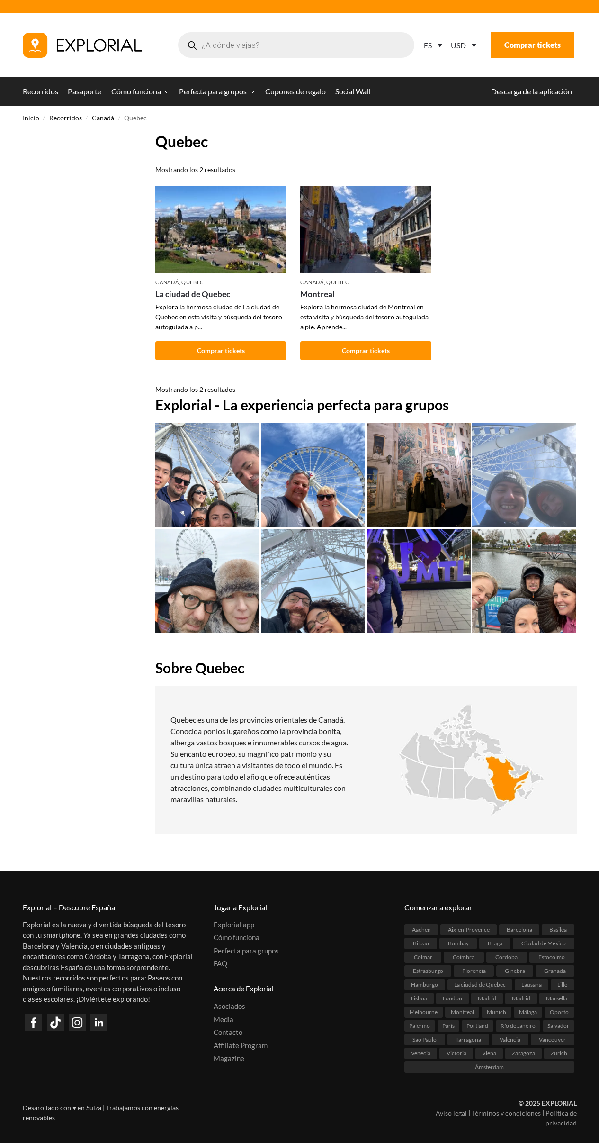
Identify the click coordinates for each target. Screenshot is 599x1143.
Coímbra (463, 957)
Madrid (487, 998)
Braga (495, 943)
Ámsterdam (489, 1066)
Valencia (510, 1039)
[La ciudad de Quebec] (220, 229)
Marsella (556, 998)
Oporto (559, 1012)
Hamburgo (424, 984)
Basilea (558, 929)
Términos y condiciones (506, 1113)
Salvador (558, 1025)
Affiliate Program (241, 1045)
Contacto (228, 1032)
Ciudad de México (543, 943)
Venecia (420, 1053)
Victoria (456, 1053)
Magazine (229, 1058)
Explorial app (234, 924)
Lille (562, 984)
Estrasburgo (428, 970)
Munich (496, 1012)
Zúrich (559, 1053)
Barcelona (519, 929)
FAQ (220, 963)
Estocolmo (551, 957)
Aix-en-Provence (469, 929)
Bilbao (421, 943)
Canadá (103, 118)
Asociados (229, 1006)
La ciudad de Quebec (192, 294)
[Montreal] (365, 229)
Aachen (421, 929)
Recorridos (65, 118)
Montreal (317, 294)
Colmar (423, 957)
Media (223, 1019)
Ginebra (515, 970)
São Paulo (424, 1039)
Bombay (458, 943)
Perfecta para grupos (246, 950)
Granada (555, 970)
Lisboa (419, 998)
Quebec (192, 282)
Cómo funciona (236, 937)
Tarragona (468, 1039)
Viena (489, 1053)
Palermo (419, 1025)
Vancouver (552, 1039)
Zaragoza (523, 1053)
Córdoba (506, 957)
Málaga (528, 1012)
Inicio (31, 118)
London (452, 998)
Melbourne (424, 1012)
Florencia (474, 970)
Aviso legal (451, 1113)
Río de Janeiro (518, 1025)
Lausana (531, 984)
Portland (477, 1025)
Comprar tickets (532, 44)
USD (458, 45)
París (448, 1025)
